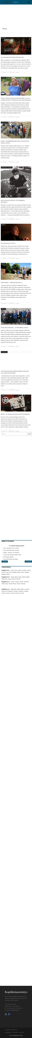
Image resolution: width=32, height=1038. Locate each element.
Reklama (15, 1032)
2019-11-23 (4, 346)
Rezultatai (28, 561)
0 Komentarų (11, 72)
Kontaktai (21, 1032)
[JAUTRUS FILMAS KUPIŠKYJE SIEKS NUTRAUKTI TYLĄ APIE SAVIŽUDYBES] (16, 360)
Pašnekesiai (14, 1029)
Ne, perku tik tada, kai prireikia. (11, 559)
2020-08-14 (4, 303)
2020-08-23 (4, 258)
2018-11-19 (4, 431)
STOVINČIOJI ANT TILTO (8, 243)
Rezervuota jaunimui (6, 167)
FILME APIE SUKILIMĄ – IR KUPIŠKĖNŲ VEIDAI (14, 327)
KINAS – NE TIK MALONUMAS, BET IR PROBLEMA (15, 414)
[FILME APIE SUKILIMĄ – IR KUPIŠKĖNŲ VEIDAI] (16, 316)
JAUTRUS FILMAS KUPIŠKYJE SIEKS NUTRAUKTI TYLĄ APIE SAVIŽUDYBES (15, 372)
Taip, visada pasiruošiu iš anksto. (11, 548)
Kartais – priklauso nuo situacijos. (11, 552)
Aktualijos (4, 122)
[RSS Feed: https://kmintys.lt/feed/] (6, 1014)
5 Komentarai (11, 389)
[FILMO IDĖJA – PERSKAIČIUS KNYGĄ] (16, 271)
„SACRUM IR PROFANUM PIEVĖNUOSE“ (12, 57)
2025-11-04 (4, 72)
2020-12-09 (4, 219)
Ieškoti (29, 433)
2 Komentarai (11, 346)
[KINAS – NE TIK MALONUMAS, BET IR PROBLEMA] (16, 403)
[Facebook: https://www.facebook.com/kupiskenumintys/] (9, 1014)
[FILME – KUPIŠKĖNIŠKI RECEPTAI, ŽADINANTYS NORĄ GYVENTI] (16, 130)
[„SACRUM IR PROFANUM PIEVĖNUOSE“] (16, 46)
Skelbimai (7, 1029)
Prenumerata (8, 1032)
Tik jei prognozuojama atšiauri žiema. (12, 554)
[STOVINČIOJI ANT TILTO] (16, 232)
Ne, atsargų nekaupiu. (9, 557)
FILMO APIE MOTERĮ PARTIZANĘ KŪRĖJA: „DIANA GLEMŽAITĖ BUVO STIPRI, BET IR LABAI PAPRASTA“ (16, 99)
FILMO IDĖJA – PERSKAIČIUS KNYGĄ (11, 282)
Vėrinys (3, 77)
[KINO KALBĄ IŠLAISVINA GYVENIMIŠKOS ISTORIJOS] (16, 182)
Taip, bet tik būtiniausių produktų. (11, 550)
